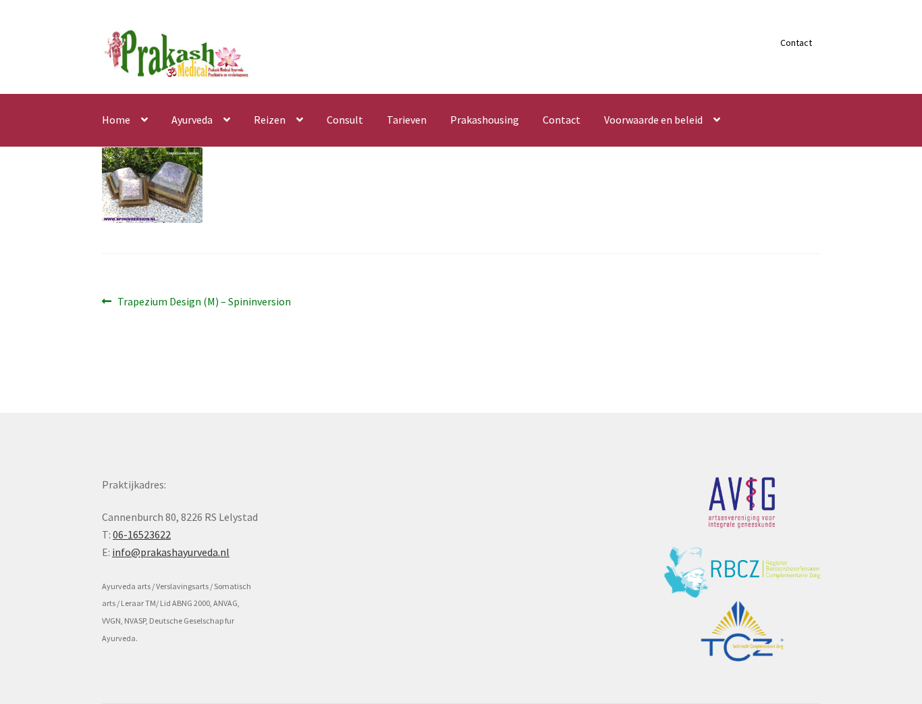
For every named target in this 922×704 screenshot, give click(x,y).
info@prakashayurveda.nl (170, 552)
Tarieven (407, 119)
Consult (345, 119)
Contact (796, 42)
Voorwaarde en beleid (653, 119)
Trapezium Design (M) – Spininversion (204, 302)
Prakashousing (484, 119)
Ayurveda (192, 119)
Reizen (270, 119)
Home (116, 119)
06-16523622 (142, 534)
